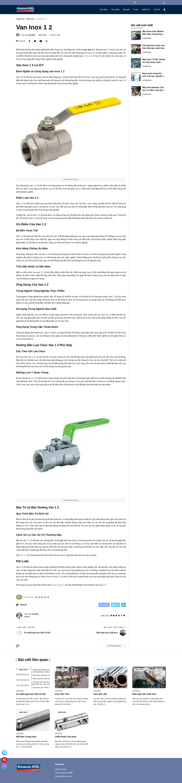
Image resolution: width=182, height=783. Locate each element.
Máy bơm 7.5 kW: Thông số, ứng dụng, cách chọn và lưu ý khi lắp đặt (153, 62)
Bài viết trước (26, 627)
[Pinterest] (119, 616)
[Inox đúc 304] (110, 677)
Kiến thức (146, 9)
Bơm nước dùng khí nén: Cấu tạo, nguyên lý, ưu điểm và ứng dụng (153, 76)
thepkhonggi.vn (58, 585)
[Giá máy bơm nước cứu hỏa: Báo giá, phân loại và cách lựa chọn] (136, 49)
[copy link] (46, 41)
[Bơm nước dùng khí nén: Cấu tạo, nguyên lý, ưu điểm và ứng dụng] (136, 77)
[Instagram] (121, 616)
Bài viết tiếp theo (114, 627)
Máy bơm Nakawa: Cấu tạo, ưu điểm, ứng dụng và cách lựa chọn (153, 90)
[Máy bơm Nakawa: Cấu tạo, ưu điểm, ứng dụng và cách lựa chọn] (136, 91)
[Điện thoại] (4, 759)
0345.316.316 (60, 769)
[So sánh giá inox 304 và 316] (33, 677)
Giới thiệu (104, 9)
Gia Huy (31, 35)
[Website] (114, 616)
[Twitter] (116, 616)
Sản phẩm (115, 9)
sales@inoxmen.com (63, 776)
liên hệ (23, 555)
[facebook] (111, 616)
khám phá (88, 56)
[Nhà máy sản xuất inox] (149, 677)
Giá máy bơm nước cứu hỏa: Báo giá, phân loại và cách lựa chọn (153, 48)
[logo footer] (34, 768)
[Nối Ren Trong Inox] (33, 720)
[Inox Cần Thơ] (72, 677)
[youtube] (124, 616)
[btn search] (163, 3)
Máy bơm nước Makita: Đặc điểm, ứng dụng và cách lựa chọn (153, 34)
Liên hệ (157, 9)
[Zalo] (4, 752)
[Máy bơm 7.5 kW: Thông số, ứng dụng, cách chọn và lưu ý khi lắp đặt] (136, 63)
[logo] (25, 12)
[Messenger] (4, 766)
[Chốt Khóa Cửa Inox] (72, 720)
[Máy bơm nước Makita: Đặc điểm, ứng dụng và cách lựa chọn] (136, 35)
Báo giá (126, 9)
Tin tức (136, 9)
